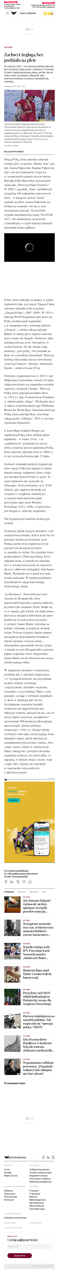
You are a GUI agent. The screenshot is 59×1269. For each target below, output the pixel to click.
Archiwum (9, 1200)
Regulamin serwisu (38, 1175)
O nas (7, 1169)
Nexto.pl (33, 1197)
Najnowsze (34, 892)
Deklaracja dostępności (40, 1182)
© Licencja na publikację (16, 871)
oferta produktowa (13, 1228)
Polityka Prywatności (39, 1169)
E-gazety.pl (34, 1194)
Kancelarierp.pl (36, 1203)
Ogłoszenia (9, 1194)
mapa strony (10, 1223)
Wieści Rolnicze (36, 1206)
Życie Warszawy (37, 1209)
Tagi (44, 892)
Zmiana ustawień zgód (40, 1172)
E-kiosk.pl (33, 1190)
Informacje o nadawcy (40, 1178)
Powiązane (9, 892)
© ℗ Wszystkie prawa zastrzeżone (21, 874)
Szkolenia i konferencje (15, 1218)
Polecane (21, 892)
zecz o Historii (28, 13)
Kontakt (8, 1172)
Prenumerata (10, 1197)
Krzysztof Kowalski (14, 151)
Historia (8, 47)
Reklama (8, 1190)
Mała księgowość (37, 1200)
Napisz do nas (11, 1175)
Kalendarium (35, 1223)
